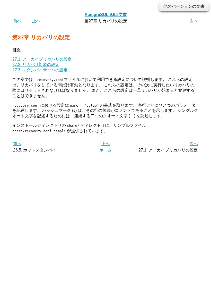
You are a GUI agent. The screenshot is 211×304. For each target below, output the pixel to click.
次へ (194, 21)
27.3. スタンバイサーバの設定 (40, 70)
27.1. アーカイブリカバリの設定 (42, 59)
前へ (17, 21)
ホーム (105, 150)
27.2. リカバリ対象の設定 (35, 64)
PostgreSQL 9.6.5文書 (106, 14)
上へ (36, 21)
